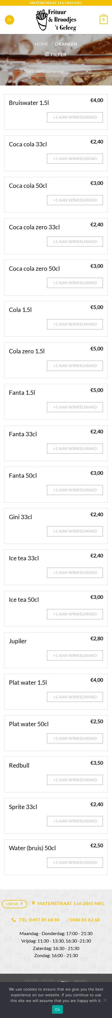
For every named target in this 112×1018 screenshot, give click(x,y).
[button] (9, 20)
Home (42, 44)
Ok (57, 1009)
